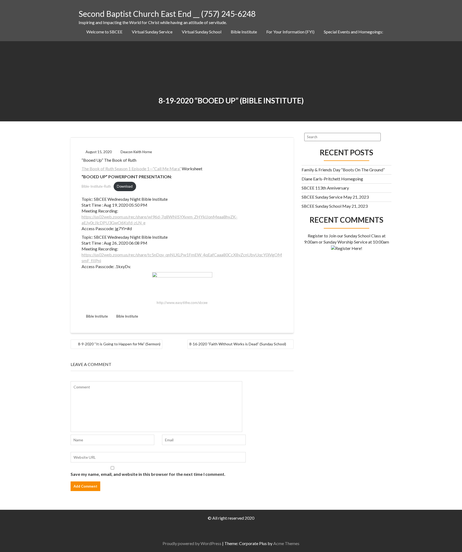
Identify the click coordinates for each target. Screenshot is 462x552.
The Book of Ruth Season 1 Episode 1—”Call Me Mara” (131, 168)
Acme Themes (286, 543)
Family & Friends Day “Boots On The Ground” (343, 169)
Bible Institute (244, 31)
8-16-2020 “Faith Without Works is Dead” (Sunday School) (237, 344)
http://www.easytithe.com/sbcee (182, 302)
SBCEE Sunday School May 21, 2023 (335, 206)
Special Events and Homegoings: (353, 31)
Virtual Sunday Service (152, 31)
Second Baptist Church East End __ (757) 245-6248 (167, 13)
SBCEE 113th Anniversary (325, 187)
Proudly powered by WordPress (192, 543)
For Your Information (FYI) (290, 31)
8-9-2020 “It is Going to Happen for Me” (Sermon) (119, 344)
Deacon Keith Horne (136, 152)
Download (125, 186)
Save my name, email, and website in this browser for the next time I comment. (148, 474)
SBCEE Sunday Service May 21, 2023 (335, 196)
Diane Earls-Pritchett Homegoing (332, 178)
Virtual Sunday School (201, 31)
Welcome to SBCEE (104, 31)
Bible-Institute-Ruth (96, 186)
